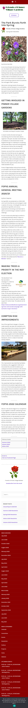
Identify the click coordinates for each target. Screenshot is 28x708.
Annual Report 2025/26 (10, 506)
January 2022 (5, 598)
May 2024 (4, 563)
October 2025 (5, 543)
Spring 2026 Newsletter (10, 514)
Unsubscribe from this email (14, 483)
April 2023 (4, 582)
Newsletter (4, 641)
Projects (3, 649)
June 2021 (4, 618)
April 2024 (4, 567)
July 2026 (4, 536)
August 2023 (5, 571)
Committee (4, 633)
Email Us (4, 456)
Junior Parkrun (6, 666)
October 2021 (5, 606)
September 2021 (6, 610)
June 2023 (4, 575)
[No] (26, 702)
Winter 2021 (5, 446)
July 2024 (4, 559)
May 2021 (4, 621)
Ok (14, 705)
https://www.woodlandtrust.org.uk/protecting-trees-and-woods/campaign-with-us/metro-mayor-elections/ (14, 306)
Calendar (3, 629)
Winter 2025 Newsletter (10, 518)
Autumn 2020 (6, 444)
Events (3, 637)
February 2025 (5, 551)
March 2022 (4, 590)
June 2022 (4, 586)
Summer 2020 (6, 442)
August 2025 (5, 547)
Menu (15, 15)
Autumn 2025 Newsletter (10, 522)
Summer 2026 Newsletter (10, 510)
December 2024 (6, 555)
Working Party (6, 672)
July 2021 (3, 614)
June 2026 (4, 539)
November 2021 (5, 602)
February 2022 (5, 594)
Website (3, 657)
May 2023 (4, 578)
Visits (3, 653)
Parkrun (3, 645)
